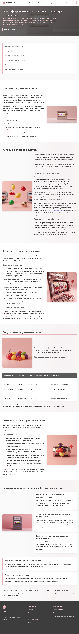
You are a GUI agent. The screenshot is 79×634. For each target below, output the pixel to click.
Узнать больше (10, 29)
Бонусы (16, 3)
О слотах (30, 610)
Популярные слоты (34, 619)
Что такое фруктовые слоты (14, 46)
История (24, 3)
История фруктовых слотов (14, 51)
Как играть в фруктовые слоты (14, 55)
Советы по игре (10, 65)
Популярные (42, 3)
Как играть (32, 3)
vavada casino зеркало (55, 210)
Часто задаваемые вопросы (14, 69)
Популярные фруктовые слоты (15, 60)
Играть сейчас (70, 3)
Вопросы (52, 3)
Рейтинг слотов (58, 613)
